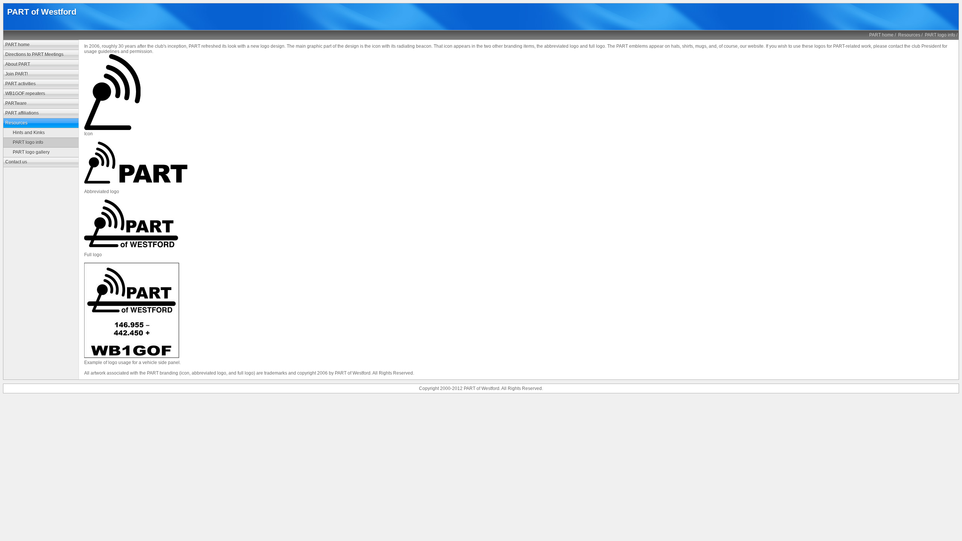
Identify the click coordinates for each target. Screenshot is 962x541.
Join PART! (16, 74)
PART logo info (940, 35)
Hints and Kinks (29, 132)
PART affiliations (22, 113)
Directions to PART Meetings (34, 54)
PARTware (16, 103)
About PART (17, 64)
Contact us (16, 162)
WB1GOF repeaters (25, 93)
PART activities (20, 83)
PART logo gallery (31, 152)
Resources (909, 35)
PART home (881, 35)
